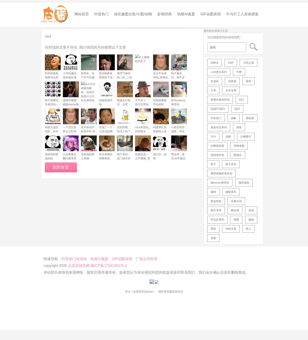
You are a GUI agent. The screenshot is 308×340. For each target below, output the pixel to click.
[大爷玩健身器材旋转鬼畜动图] (71, 62)
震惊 (213, 228)
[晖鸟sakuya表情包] (179, 89)
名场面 (215, 81)
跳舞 (236, 219)
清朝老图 (239, 145)
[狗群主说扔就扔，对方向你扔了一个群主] (53, 116)
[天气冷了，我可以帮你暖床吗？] (143, 89)
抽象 (233, 118)
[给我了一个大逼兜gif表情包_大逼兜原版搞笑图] (107, 116)
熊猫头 (238, 155)
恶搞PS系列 (218, 108)
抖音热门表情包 (74, 259)
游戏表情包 (217, 155)
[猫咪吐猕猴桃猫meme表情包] (71, 89)
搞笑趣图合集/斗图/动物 (133, 14)
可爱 (239, 72)
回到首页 (61, 167)
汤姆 (228, 136)
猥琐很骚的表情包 (221, 173)
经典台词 (236, 201)
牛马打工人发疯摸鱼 (242, 14)
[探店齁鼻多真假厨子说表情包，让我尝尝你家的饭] (107, 62)
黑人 (248, 228)
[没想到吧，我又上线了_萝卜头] (125, 116)
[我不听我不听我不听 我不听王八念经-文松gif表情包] (89, 116)
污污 (213, 136)
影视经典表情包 (220, 99)
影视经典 (164, 14)
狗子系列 (230, 164)
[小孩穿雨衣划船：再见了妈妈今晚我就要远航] (179, 116)
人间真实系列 (219, 72)
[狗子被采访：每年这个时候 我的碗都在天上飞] (179, 62)
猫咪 (213, 192)
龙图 (213, 238)
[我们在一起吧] (161, 143)
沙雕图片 (245, 136)
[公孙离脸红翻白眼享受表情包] (71, 143)
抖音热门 (101, 14)
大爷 (213, 90)
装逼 (251, 210)
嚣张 (248, 81)
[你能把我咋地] (107, 89)
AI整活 (214, 62)
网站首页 (81, 14)
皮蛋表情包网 (79, 266)
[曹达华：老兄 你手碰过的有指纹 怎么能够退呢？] (179, 143)
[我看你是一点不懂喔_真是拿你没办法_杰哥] (143, 143)
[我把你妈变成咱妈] (53, 143)
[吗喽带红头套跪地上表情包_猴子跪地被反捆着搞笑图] (161, 116)
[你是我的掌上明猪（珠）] (89, 143)
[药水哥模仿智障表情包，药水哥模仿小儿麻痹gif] (107, 143)
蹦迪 (251, 219)
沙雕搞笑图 (217, 145)
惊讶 (237, 108)
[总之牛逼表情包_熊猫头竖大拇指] (161, 62)
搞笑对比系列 (219, 127)
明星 (239, 127)
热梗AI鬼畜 (186, 14)
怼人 (241, 99)
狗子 (213, 164)
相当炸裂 (216, 201)
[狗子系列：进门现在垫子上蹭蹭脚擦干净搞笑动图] (125, 143)
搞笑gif (250, 118)
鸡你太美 (230, 228)
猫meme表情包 (220, 182)
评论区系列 (217, 219)
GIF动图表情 (210, 14)
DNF (231, 62)
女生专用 (230, 90)
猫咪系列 (230, 192)
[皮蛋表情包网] (54, 12)
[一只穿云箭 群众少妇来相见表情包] (71, 116)
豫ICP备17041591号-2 (109, 266)
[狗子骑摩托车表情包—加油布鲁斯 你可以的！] (53, 89)
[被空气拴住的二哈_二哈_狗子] (125, 62)
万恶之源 (248, 62)
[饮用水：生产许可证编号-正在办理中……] (89, 62)
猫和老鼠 (244, 182)
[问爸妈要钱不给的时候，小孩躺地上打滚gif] (161, 89)
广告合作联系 (146, 259)
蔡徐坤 (235, 210)
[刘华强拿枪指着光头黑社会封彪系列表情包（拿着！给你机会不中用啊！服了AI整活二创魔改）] (53, 62)
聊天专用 (216, 210)
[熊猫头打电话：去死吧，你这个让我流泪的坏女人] (125, 89)
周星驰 (232, 81)
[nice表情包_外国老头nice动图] (143, 116)
